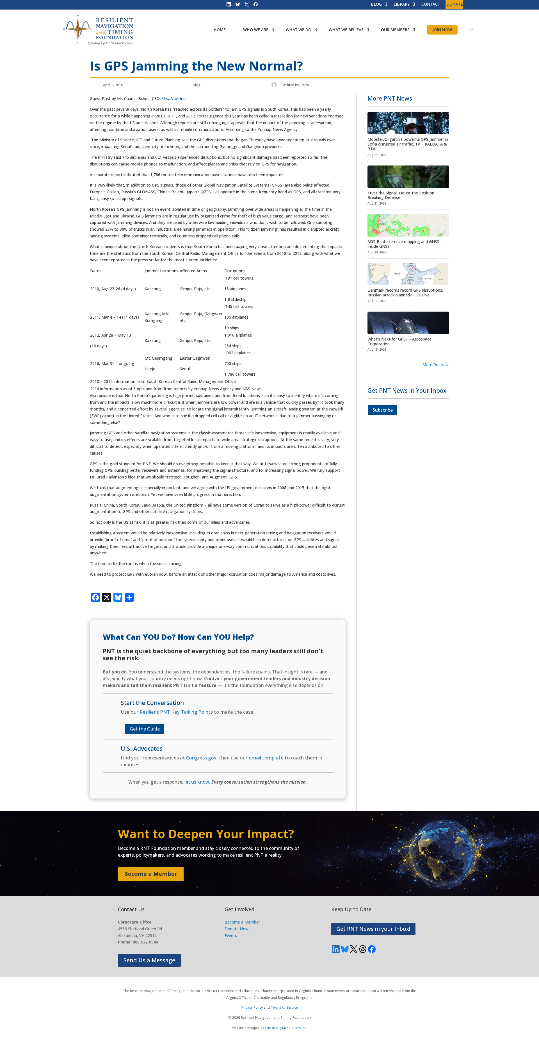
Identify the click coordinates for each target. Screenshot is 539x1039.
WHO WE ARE (255, 29)
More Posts (435, 364)
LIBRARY (402, 4)
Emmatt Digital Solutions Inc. (286, 1028)
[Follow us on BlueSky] (236, 6)
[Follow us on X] (245, 6)
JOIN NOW (442, 29)
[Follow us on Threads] (363, 949)
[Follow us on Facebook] (254, 6)
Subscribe (383, 410)
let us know (196, 782)
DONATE (454, 4)
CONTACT (430, 4)
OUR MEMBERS (395, 29)
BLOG (376, 4)
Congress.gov (201, 757)
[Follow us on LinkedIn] (227, 6)
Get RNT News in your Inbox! (373, 929)
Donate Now (236, 928)
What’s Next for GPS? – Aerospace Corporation (399, 341)
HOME (220, 29)
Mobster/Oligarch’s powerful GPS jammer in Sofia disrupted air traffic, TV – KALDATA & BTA (407, 144)
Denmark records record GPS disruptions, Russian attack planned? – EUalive (405, 292)
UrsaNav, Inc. (174, 98)
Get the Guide (145, 729)
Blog (196, 85)
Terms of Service (284, 1007)
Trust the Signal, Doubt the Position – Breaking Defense (402, 195)
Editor (304, 85)
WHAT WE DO (298, 29)
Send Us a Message (149, 960)
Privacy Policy (252, 1007)
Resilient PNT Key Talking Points (176, 712)
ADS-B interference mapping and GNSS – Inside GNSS (405, 244)
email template (266, 757)
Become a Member (150, 873)
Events (231, 935)
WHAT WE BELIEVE (346, 29)
